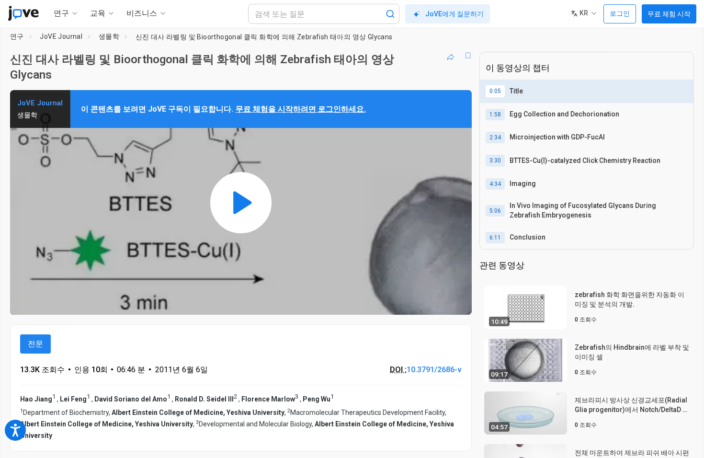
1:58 (495, 114)
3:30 (495, 160)
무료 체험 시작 (669, 14)
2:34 (495, 137)
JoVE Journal (61, 36)
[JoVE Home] (23, 13)
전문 (35, 343)
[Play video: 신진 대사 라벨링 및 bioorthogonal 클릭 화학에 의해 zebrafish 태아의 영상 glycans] (241, 202)
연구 (17, 36)
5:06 (495, 210)
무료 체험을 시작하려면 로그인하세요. (301, 109)
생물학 (109, 36)
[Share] (450, 55)
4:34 (495, 184)
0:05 (495, 91)
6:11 (495, 237)
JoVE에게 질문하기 (454, 14)
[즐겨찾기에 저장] (468, 55)
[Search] (390, 14)
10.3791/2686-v (434, 369)
